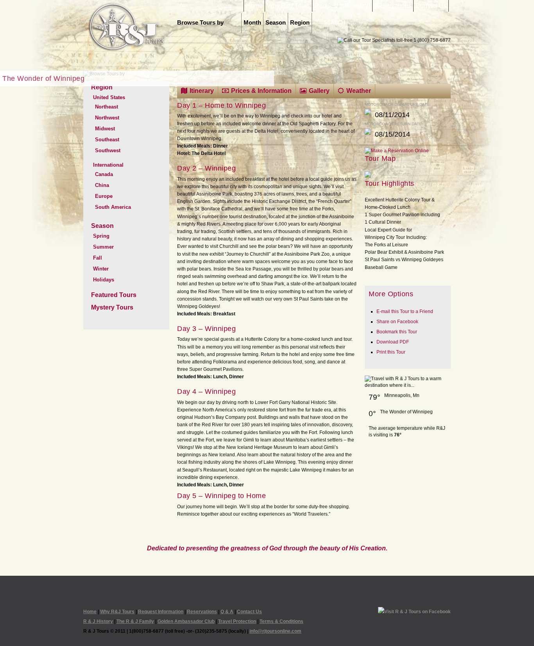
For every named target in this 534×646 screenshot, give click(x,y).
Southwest (107, 150)
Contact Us (431, 6)
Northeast (106, 107)
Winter (101, 269)
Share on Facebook (397, 321)
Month (252, 23)
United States (109, 97)
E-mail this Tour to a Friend (404, 311)
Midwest (105, 129)
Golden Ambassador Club (186, 621)
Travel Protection (237, 621)
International (108, 165)
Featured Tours (113, 295)
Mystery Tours (112, 307)
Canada (104, 174)
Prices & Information (261, 90)
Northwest (107, 118)
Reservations (393, 6)
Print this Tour (390, 352)
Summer (103, 247)
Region (300, 23)
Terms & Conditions (281, 621)
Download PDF (392, 342)
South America (113, 207)
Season (275, 23)
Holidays (103, 280)
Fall (97, 258)
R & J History (98, 621)
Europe (104, 196)
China (102, 185)
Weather (358, 90)
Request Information (342, 6)
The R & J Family (135, 621)
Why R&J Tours (288, 6)
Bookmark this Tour (396, 332)
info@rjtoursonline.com (275, 631)
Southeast (107, 139)
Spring (101, 236)
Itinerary (202, 90)
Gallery (319, 90)
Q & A (226, 611)
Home (254, 6)
